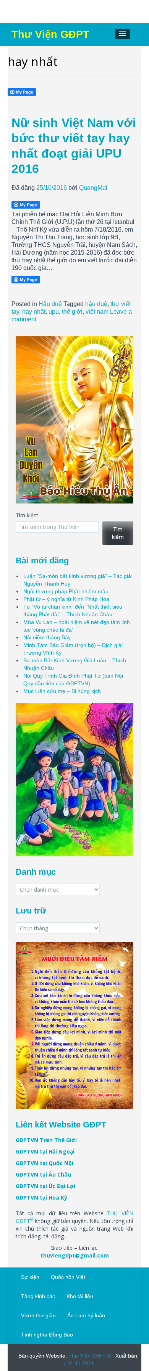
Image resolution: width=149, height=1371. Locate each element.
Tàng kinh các (38, 1296)
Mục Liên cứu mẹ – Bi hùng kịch (62, 691)
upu (54, 311)
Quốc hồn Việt (68, 1277)
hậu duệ (96, 304)
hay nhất (33, 311)
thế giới (72, 311)
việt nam (97, 311)
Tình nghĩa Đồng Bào (47, 1334)
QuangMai (93, 187)
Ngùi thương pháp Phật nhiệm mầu (66, 591)
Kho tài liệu (79, 1296)
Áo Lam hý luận (86, 1315)
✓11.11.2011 (78, 1363)
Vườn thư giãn (38, 1315)
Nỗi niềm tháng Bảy (47, 637)
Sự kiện (30, 1277)
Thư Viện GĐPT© (89, 1356)
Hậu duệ (50, 304)
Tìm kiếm (27, 515)
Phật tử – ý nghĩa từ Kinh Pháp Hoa (66, 599)
